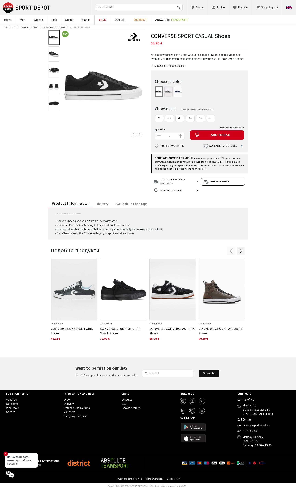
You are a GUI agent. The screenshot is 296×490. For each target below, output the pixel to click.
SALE (102, 19)
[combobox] (139, 7)
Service (10, 412)
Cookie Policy (173, 479)
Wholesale (12, 407)
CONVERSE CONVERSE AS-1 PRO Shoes (172, 331)
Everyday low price (75, 416)
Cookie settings (131, 407)
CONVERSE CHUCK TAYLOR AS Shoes (220, 331)
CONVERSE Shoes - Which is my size (196, 109)
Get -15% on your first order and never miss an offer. (106, 371)
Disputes (127, 399)
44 (190, 118)
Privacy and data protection (129, 479)
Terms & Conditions (154, 479)
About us (11, 399)
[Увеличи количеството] (180, 136)
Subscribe (209, 373)
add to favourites (172, 146)
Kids (54, 19)
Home (7, 19)
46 (210, 118)
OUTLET (120, 19)
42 (169, 118)
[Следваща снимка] (139, 134)
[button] (231, 251)
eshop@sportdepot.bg (256, 425)
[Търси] (179, 7)
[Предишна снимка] (133, 134)
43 (179, 118)
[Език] (289, 7)
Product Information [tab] (71, 203)
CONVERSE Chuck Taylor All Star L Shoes (120, 331)
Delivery (69, 403)
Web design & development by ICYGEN (168, 486)
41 (159, 118)
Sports (69, 19)
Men (22, 19)
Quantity (160, 129)
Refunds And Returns (77, 407)
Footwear (24, 27)
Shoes (35, 27)
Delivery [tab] (102, 204)
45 (200, 118)
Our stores (12, 403)
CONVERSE (163, 36)
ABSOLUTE (171, 19)
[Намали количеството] (159, 136)
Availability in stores (223, 146)
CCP (125, 403)
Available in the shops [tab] (131, 204)
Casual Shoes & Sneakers (54, 27)
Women (38, 19)
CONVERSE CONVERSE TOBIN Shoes (72, 331)
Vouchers (69, 412)
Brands (86, 19)
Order (67, 399)
